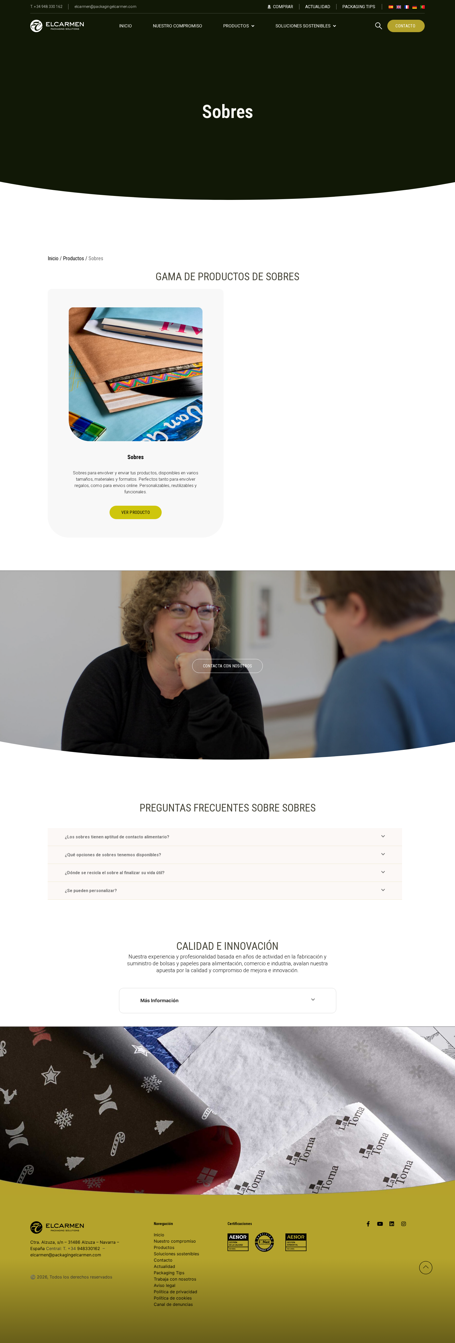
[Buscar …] (378, 26)
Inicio (53, 258)
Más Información (159, 1000)
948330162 (88, 1248)
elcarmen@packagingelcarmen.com (65, 1254)
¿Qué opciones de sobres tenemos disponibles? (113, 854)
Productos (73, 258)
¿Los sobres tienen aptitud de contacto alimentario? (117, 836)
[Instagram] (403, 1224)
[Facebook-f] (368, 1224)
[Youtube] (380, 1224)
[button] (225, 837)
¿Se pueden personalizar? (91, 890)
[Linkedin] (391, 1224)
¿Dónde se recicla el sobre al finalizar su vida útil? (115, 872)
